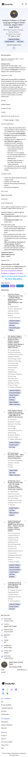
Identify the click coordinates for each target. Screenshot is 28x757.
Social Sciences (17, 500)
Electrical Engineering (14, 544)
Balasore (12, 562)
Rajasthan (12, 505)
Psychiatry (16, 381)
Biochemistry (17, 352)
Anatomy (10, 352)
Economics (16, 494)
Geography (11, 496)
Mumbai (12, 387)
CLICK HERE (15, 264)
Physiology (11, 378)
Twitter (13, 286)
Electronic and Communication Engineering (12, 549)
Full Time (11, 325)
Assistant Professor (14, 39)
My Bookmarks (5, 714)
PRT (9, 498)
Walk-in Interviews (14, 404)
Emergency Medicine (14, 357)
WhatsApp (12, 276)
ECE (16, 542)
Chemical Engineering (16, 460)
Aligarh (10, 34)
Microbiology (11, 426)
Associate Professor (14, 393)
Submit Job (4, 728)
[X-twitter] (7, 693)
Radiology (11, 383)
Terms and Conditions (6, 742)
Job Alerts (3, 711)
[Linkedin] (16, 689)
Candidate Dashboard (7, 708)
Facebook (5, 286)
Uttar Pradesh (17, 34)
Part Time (20, 42)
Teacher (11, 515)
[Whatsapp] (7, 689)
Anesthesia (13, 419)
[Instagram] (12, 689)
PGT (21, 496)
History (17, 496)
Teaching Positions (13, 32)
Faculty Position (9, 42)
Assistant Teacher (14, 567)
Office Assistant (13, 513)
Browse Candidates (6, 705)
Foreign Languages (11, 30)
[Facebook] (3, 689)
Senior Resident (13, 402)
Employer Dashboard (6, 725)
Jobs (2, 702)
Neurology (11, 370)
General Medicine (13, 365)
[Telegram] (3, 693)
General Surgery (12, 367)
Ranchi (12, 601)
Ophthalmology (12, 372)
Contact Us (4, 736)
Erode (11, 317)
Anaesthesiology (14, 350)
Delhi (11, 467)
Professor (12, 400)
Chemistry (16, 309)
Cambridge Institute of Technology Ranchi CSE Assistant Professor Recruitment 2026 (14, 585)
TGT (20, 503)
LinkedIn (20, 286)
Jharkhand (17, 601)
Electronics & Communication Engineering (15, 553)
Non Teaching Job (14, 328)
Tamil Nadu (17, 317)
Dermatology (18, 354)
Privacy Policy (4, 745)
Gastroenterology (13, 363)
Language (20, 30)
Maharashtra (18, 387)
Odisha (17, 562)
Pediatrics (19, 374)
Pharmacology (12, 376)
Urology (15, 385)
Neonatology (11, 428)
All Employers (4, 722)
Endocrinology (12, 359)
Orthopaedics (12, 374)
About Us (3, 739)
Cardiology (11, 354)
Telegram (20, 276)
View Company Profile (15, 667)
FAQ (2, 748)
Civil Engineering (15, 533)
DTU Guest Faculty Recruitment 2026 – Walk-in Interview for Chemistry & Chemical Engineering (16, 455)
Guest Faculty (13, 470)
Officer (11, 330)
